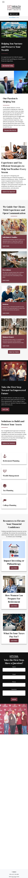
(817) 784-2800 (15, 874)
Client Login (15, 14)
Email (14, 674)
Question (14, 689)
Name (14, 667)
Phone (14, 682)
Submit (14, 699)
